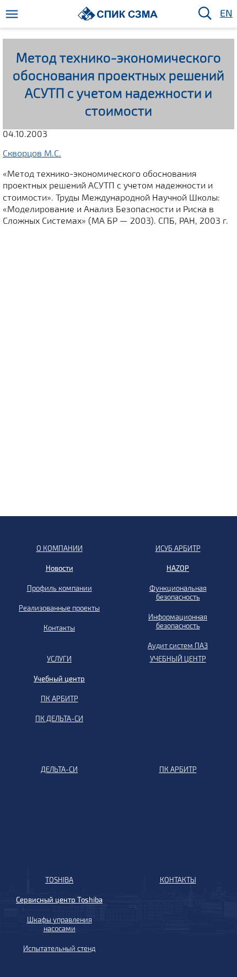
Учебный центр (59, 678)
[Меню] (12, 14)
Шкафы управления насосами (59, 924)
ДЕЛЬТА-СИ (59, 769)
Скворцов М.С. (32, 153)
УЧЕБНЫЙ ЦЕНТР (178, 658)
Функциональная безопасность (178, 592)
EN (225, 13)
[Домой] (118, 13)
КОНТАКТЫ (178, 879)
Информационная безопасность (177, 621)
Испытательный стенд (59, 948)
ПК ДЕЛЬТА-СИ (59, 718)
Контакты (59, 627)
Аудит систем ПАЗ (178, 645)
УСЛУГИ (59, 658)
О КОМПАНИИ (59, 548)
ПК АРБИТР (59, 698)
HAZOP (177, 568)
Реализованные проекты (59, 607)
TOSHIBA (59, 879)
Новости (59, 568)
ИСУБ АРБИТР (178, 548)
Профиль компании (59, 588)
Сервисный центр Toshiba (59, 899)
